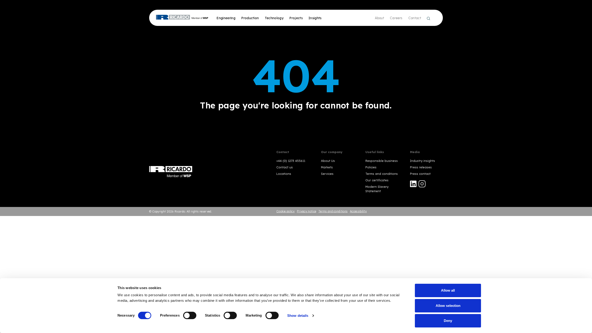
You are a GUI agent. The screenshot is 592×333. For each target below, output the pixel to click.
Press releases (421, 167)
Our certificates (376, 180)
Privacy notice (306, 211)
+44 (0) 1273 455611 (290, 161)
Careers (396, 18)
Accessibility (358, 211)
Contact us (284, 167)
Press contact (420, 174)
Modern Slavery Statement (376, 189)
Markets (327, 167)
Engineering (225, 18)
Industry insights (422, 161)
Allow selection (448, 306)
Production (250, 18)
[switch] (189, 315)
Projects (296, 18)
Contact (414, 18)
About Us (328, 161)
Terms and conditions (381, 174)
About (379, 18)
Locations (283, 174)
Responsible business (381, 161)
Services (327, 174)
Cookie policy (285, 211)
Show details (297, 316)
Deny (448, 321)
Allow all (448, 290)
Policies (370, 167)
